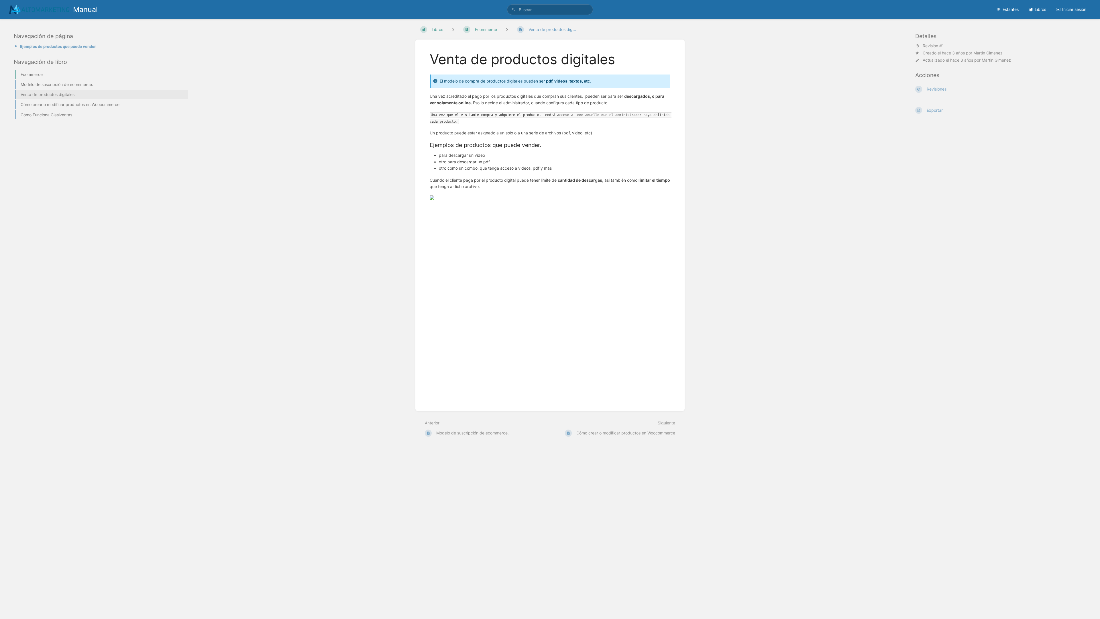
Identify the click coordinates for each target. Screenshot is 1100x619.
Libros (1040, 9)
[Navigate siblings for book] (453, 29)
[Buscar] (514, 9)
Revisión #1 (933, 46)
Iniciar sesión (1074, 9)
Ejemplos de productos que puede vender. (58, 46)
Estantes (1011, 9)
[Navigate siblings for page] (507, 29)
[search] (550, 9)
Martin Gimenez (988, 52)
